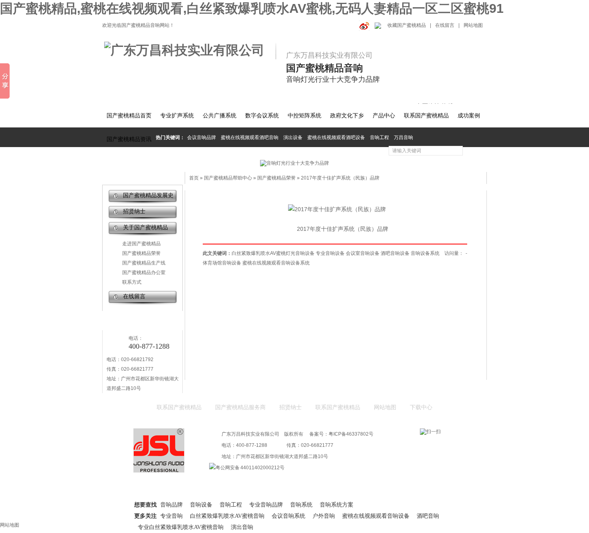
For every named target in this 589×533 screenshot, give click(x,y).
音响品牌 (171, 505)
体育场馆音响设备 (222, 263)
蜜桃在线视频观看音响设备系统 (276, 263)
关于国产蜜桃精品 (145, 227)
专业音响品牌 (266, 505)
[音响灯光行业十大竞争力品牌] (294, 163)
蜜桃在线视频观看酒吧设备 (336, 137)
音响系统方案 (336, 505)
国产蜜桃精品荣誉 (141, 253)
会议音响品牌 (201, 137)
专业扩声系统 (177, 116)
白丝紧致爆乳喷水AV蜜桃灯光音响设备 (273, 253)
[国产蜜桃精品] (189, 50)
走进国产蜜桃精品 (141, 243)
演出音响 (242, 527)
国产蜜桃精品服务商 (240, 407)
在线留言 (444, 25)
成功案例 (469, 116)
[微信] (377, 25)
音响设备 (201, 505)
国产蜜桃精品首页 (129, 116)
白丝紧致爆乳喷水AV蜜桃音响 (227, 516)
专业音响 (171, 516)
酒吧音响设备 (395, 253)
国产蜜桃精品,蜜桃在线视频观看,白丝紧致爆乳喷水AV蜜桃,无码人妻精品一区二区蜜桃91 (252, 8)
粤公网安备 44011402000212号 (250, 467)
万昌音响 (403, 137)
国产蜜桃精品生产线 (143, 263)
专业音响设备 (330, 253)
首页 (194, 178)
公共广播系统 (219, 116)
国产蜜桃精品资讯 (129, 139)
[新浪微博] (363, 25)
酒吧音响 (428, 516)
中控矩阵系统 (304, 116)
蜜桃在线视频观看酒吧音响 (249, 137)
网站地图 (473, 25)
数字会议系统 (262, 116)
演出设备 (293, 137)
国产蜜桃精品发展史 (148, 195)
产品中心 (384, 116)
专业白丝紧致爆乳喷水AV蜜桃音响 (181, 527)
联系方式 (131, 282)
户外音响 (324, 516)
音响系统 (301, 505)
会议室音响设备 (362, 253)
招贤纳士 (134, 211)
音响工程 (379, 137)
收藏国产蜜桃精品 (406, 25)
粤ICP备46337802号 (351, 434)
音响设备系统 (425, 253)
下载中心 (421, 407)
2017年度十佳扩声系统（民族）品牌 (340, 178)
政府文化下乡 (347, 116)
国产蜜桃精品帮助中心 (228, 178)
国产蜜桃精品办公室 (143, 272)
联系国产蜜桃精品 (426, 116)
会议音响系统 (288, 516)
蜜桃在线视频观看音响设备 (375, 516)
